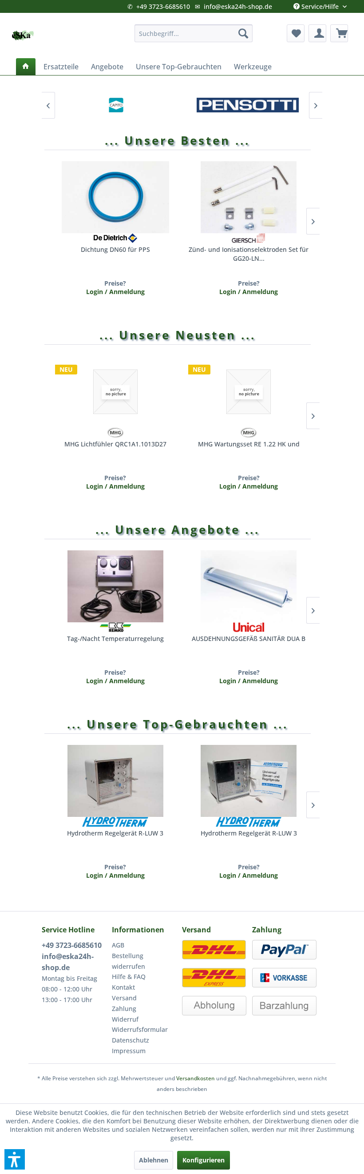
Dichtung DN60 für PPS (115, 249)
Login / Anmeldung (115, 291)
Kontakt (123, 987)
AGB (118, 945)
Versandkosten (195, 1078)
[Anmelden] (317, 33)
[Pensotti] (248, 105)
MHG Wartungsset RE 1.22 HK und (249, 444)
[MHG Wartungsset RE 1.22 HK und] (249, 392)
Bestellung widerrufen (128, 961)
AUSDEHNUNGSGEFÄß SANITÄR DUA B (248, 638)
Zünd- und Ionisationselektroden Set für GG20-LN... (249, 254)
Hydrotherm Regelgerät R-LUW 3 (115, 833)
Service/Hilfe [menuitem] (320, 4)
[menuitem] (194, 33)
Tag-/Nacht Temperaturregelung (115, 638)
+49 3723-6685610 (163, 6)
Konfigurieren (203, 1160)
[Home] (26, 66)
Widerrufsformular (140, 1029)
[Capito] (116, 105)
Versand (124, 998)
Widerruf (125, 1019)
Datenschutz (130, 1040)
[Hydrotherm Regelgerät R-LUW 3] (115, 781)
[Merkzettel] (296, 33)
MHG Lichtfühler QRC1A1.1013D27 (115, 444)
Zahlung (124, 1008)
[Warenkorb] (339, 33)
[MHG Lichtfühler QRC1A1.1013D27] (115, 392)
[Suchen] (243, 33)
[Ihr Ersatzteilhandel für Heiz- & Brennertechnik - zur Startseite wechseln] (23, 35)
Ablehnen (153, 1160)
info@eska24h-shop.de (238, 6)
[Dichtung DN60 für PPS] (115, 197)
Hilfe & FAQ (129, 976)
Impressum (129, 1051)
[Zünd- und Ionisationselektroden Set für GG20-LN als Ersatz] (249, 197)
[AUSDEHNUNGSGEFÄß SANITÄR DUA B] (249, 586)
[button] (14, 1159)
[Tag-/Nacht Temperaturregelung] (115, 586)
